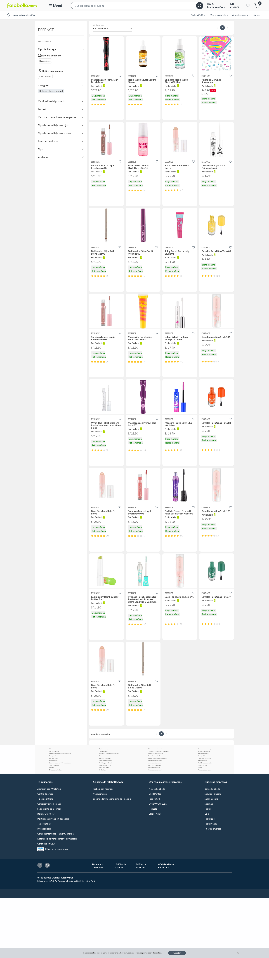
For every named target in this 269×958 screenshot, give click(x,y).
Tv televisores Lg (54, 751)
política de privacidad (142, 953)
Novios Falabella (157, 788)
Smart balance (54, 765)
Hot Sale (153, 808)
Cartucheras (53, 758)
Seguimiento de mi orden (49, 808)
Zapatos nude (103, 751)
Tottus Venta (211, 823)
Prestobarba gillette (155, 760)
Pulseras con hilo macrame (157, 758)
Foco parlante (104, 767)
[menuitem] (196, 14)
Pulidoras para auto (205, 763)
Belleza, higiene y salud (51, 91)
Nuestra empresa (213, 828)
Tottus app (210, 818)
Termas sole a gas (204, 751)
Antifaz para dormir (106, 763)
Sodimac (209, 803)
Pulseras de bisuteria (205, 770)
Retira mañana (45, 76)
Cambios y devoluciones (49, 803)
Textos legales (44, 823)
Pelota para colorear (106, 756)
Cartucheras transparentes (207, 749)
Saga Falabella (211, 798)
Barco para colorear (205, 758)
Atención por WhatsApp (49, 788)
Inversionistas (44, 828)
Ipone (200, 767)
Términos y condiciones (98, 866)
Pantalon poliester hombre (157, 756)
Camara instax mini (155, 770)
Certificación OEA (46, 843)
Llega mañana (44, 61)
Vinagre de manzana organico (158, 751)
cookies (158, 953)
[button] (137, 5)
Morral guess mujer (105, 760)
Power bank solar (154, 767)
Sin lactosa (102, 770)
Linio (207, 813)
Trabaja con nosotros (103, 788)
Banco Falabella (212, 788)
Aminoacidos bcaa (154, 763)
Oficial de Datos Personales (166, 866)
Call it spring (202, 765)
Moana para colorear (155, 753)
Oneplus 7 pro (54, 756)
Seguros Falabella (213, 793)
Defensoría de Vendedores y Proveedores (57, 838)
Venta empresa (100, 793)
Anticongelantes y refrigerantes (60, 753)
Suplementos (202, 760)
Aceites (51, 767)
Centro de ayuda (45, 793)
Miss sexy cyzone (105, 758)
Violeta (51, 749)
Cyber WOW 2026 (158, 803)
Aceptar (177, 952)
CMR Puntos (155, 793)
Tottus (208, 808)
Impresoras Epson (154, 765)
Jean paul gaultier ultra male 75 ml (110, 753)
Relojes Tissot (203, 756)
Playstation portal (105, 765)
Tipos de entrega (45, 798)
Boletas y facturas (45, 813)
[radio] (92, 104)
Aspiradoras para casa (106, 749)
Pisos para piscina (55, 770)
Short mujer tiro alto (155, 749)
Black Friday (155, 813)
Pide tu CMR (155, 798)
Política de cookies (121, 866)
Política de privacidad (141, 866)
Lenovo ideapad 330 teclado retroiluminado (60, 763)
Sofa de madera (203, 753)
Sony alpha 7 (53, 760)
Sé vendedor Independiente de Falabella (112, 798)
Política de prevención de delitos (53, 818)
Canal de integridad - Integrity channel (55, 833)
